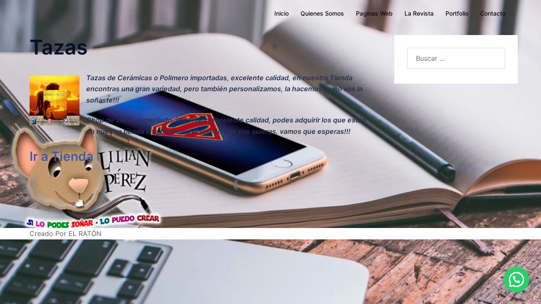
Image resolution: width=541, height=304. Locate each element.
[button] (516, 279)
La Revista (419, 13)
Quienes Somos (322, 13)
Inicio (281, 13)
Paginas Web (374, 13)
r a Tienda (63, 156)
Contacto (492, 13)
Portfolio (456, 13)
